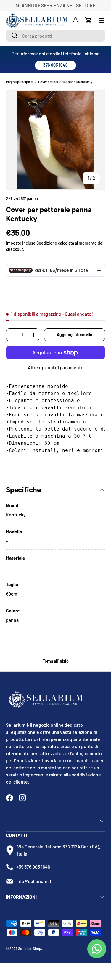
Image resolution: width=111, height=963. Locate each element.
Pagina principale (19, 82)
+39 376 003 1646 (33, 866)
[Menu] (101, 20)
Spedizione (46, 242)
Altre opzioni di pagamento (55, 367)
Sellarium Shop (29, 948)
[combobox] (55, 36)
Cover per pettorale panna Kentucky (65, 82)
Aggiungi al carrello (74, 334)
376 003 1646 (55, 65)
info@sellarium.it (34, 881)
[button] (88, 20)
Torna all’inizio (56, 661)
